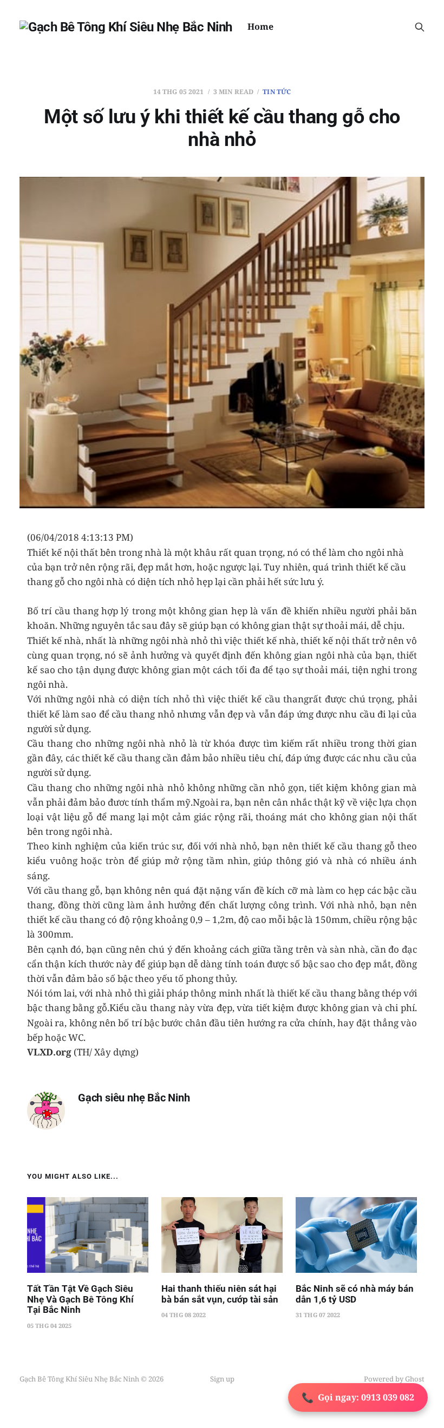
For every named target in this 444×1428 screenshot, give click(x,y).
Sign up (222, 1379)
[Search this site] (420, 27)
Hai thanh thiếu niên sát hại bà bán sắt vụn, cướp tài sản (219, 1294)
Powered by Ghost (394, 1379)
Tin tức (277, 91)
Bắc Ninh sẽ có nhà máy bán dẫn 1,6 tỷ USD (355, 1294)
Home (260, 26)
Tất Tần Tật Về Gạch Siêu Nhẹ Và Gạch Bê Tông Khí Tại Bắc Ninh (80, 1299)
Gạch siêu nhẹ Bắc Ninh (134, 1098)
